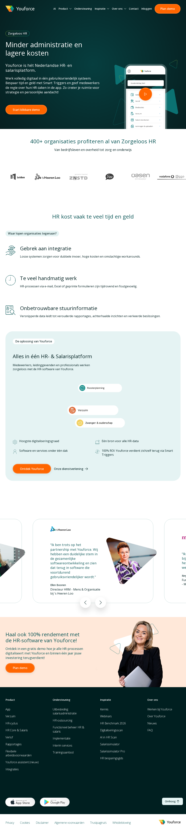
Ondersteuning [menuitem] (83, 8)
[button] (168, 9)
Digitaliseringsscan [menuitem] (111, 730)
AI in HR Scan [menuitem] (108, 737)
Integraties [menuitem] (12, 769)
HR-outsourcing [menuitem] (62, 720)
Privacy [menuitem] (9, 823)
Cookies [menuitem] (25, 823)
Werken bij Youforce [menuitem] (159, 709)
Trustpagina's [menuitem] (98, 823)
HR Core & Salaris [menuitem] (16, 730)
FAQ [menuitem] (150, 730)
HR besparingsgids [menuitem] (111, 758)
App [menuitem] (7, 709)
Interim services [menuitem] (62, 745)
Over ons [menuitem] (117, 8)
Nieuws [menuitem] (152, 723)
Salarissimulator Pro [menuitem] (112, 751)
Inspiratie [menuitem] (100, 8)
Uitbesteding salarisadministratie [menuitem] (64, 711)
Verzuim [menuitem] (10, 716)
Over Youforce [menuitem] (156, 716)
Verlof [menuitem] (9, 737)
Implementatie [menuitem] (61, 738)
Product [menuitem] (63, 8)
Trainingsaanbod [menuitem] (63, 752)
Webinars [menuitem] (106, 716)
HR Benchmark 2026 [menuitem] (113, 723)
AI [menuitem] (54, 8)
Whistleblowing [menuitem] (121, 823)
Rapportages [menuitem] (13, 744)
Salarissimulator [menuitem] (110, 744)
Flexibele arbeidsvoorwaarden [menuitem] (18, 753)
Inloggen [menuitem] (146, 8)
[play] (145, 94)
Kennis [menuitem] (104, 709)
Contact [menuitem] (134, 8)
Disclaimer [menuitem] (42, 823)
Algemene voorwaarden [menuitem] (69, 823)
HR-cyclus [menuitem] (11, 723)
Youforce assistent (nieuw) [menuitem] (22, 762)
